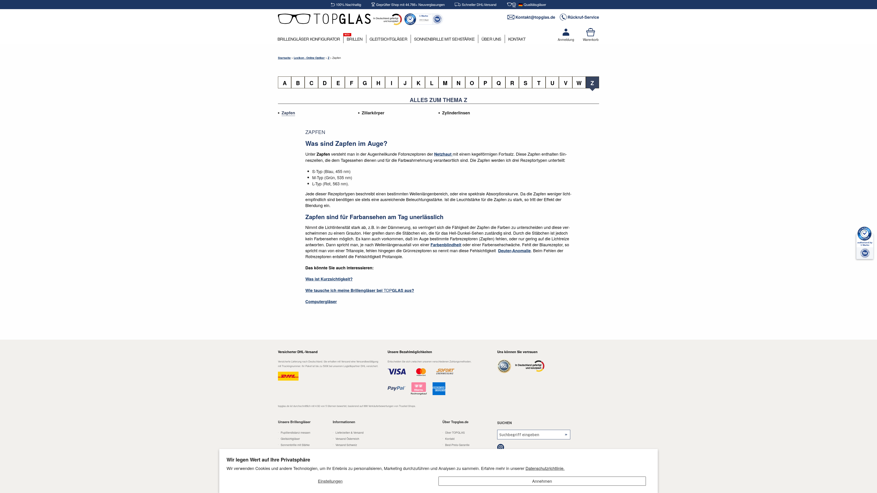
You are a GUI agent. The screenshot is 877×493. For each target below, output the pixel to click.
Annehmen (542, 481)
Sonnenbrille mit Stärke (295, 445)
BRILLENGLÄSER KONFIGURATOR (308, 39)
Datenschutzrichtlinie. (545, 468)
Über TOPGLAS (455, 432)
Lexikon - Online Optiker (309, 58)
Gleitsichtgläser (290, 439)
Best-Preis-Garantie (457, 445)
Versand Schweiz (346, 445)
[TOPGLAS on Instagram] (501, 448)
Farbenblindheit (446, 245)
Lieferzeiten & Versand (349, 432)
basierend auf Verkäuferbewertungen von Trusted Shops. (347, 406)
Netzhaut (443, 154)
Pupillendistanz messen (295, 432)
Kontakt (449, 439)
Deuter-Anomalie (514, 251)
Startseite (284, 58)
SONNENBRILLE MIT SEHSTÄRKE (444, 39)
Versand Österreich (347, 439)
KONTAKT (517, 39)
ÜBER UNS (491, 39)
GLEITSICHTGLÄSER (388, 39)
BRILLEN (354, 39)
